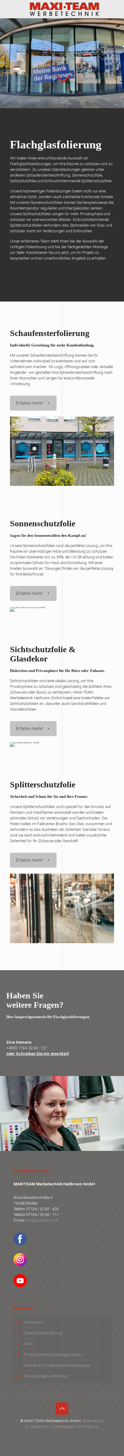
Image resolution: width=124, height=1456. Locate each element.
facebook (41, 1435)
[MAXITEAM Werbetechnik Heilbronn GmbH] (64, 8)
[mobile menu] (8, 9)
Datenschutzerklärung (42, 1333)
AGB (27, 1344)
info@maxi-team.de (42, 1220)
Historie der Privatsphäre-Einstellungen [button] (56, 1365)
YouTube (84, 1435)
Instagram (63, 1435)
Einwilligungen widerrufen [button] (45, 1376)
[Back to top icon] (62, 1408)
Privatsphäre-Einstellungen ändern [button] (53, 1354)
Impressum (33, 1322)
